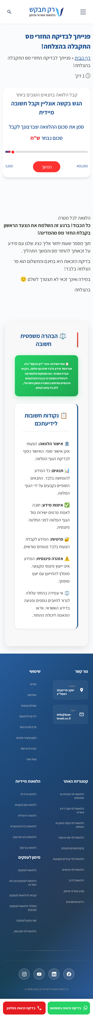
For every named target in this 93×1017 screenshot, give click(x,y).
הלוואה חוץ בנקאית (25, 805)
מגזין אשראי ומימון (74, 891)
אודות (33, 684)
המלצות (32, 695)
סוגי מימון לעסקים (26, 920)
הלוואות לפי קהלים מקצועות (68, 859)
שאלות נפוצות (28, 705)
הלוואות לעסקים (27, 870)
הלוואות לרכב (76, 880)
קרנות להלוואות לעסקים (22, 895)
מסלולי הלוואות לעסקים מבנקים (23, 908)
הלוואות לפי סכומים (73, 869)
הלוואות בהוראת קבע (24, 837)
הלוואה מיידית (28, 794)
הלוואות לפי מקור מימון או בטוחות (70, 825)
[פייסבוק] (68, 974)
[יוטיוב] (39, 974)
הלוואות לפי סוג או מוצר (71, 837)
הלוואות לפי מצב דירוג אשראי (72, 810)
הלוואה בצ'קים (28, 847)
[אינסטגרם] (24, 974)
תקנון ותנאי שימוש (26, 738)
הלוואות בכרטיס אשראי (23, 826)
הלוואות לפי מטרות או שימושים (72, 796)
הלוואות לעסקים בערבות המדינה (22, 882)
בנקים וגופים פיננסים (73, 848)
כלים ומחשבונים (75, 902)
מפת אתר (31, 759)
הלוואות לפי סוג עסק (25, 931)
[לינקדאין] (54, 974)
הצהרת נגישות (28, 748)
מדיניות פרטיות (28, 727)
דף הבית (83, 58)
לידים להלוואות (27, 716)
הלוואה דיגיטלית (27, 815)
